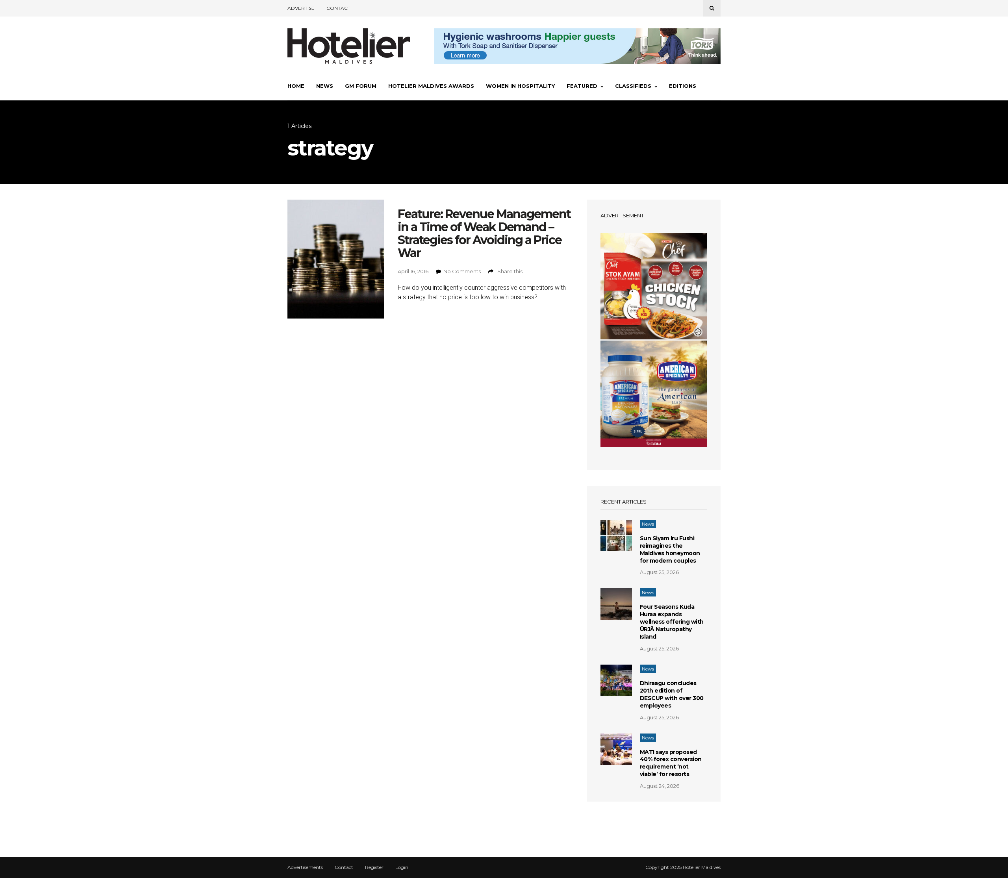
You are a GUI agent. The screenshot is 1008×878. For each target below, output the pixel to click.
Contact (338, 8)
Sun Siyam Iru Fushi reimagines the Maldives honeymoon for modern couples (670, 549)
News (324, 86)
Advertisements (305, 867)
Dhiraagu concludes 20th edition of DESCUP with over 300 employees (672, 694)
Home (295, 86)
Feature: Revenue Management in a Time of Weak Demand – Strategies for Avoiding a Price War (484, 233)
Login (401, 867)
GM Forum (360, 86)
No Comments (462, 271)
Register (374, 867)
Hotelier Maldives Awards (431, 86)
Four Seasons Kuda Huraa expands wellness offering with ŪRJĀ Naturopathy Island (672, 621)
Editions (682, 86)
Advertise (301, 8)
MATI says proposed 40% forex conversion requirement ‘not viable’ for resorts (671, 763)
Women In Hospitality (520, 86)
